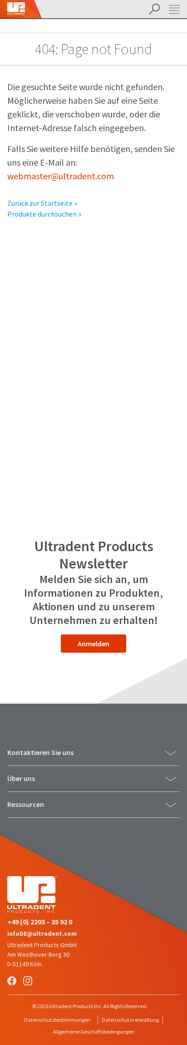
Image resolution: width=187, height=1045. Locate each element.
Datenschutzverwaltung (130, 1019)
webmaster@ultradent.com (60, 176)
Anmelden (93, 643)
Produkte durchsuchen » (44, 213)
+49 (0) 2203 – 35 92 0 (39, 921)
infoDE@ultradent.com (42, 933)
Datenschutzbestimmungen (57, 1019)
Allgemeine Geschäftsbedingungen (93, 1031)
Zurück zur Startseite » (42, 203)
